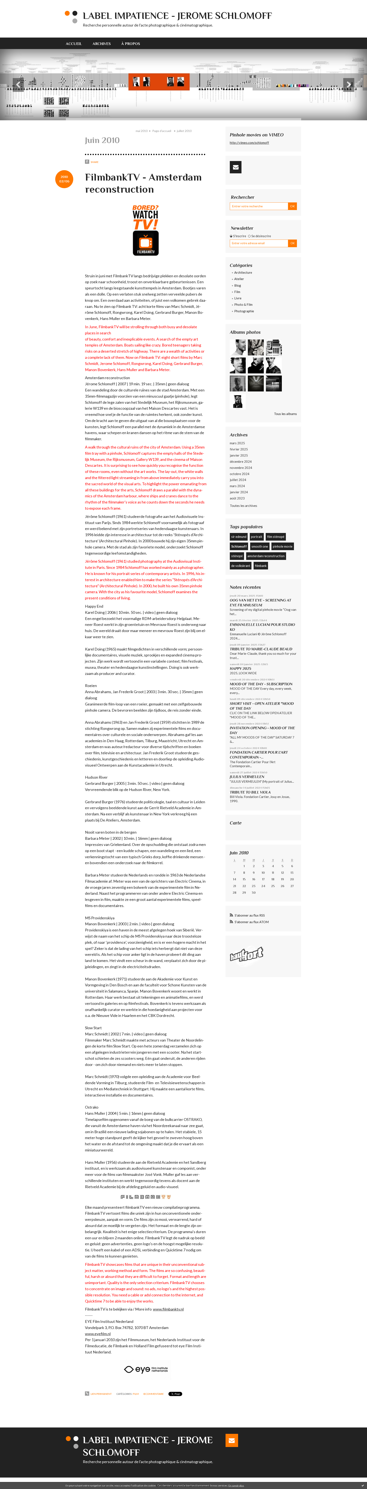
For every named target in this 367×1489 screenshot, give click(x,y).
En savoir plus (236, 1485)
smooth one (259, 546)
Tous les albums (285, 414)
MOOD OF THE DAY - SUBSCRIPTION (261, 684)
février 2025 (239, 449)
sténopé (237, 556)
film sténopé (275, 536)
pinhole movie (282, 546)
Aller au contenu (13, 4)
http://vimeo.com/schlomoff (249, 142)
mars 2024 (237, 486)
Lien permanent (101, 1393)
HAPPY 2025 (240, 668)
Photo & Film (243, 304)
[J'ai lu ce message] (362, 1485)
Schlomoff (239, 546)
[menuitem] (76, 43)
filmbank (261, 566)
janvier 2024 (239, 492)
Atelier (239, 279)
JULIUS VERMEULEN (247, 777)
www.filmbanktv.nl (168, 1309)
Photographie (244, 311)
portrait (256, 536)
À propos (130, 44)
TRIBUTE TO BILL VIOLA (250, 792)
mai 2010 (142, 131)
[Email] (235, 167)
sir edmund (238, 536)
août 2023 (237, 498)
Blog (237, 285)
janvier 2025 (239, 455)
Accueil (74, 44)
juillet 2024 (238, 480)
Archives (102, 44)
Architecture (243, 272)
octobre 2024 (239, 474)
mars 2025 (237, 443)
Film (136, 1393)
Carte (235, 823)
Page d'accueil (161, 131)
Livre (237, 298)
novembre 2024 (241, 468)
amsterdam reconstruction (266, 556)
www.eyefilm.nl (98, 1333)
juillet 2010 (184, 131)
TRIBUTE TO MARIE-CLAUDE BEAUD (261, 649)
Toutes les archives (243, 505)
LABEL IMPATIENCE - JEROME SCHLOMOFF (177, 15)
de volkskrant (240, 566)
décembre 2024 (241, 461)
